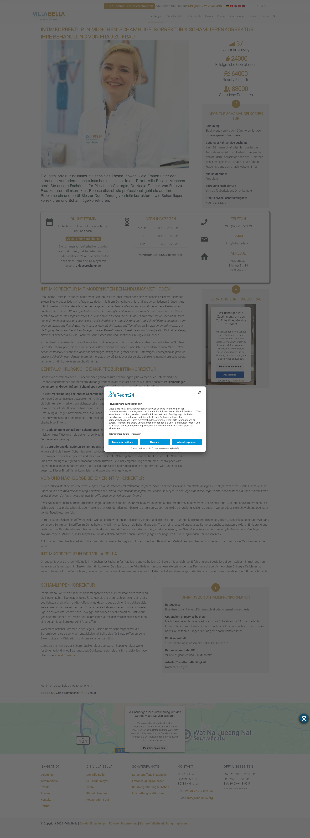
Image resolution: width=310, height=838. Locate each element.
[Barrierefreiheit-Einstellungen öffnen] (303, 718)
